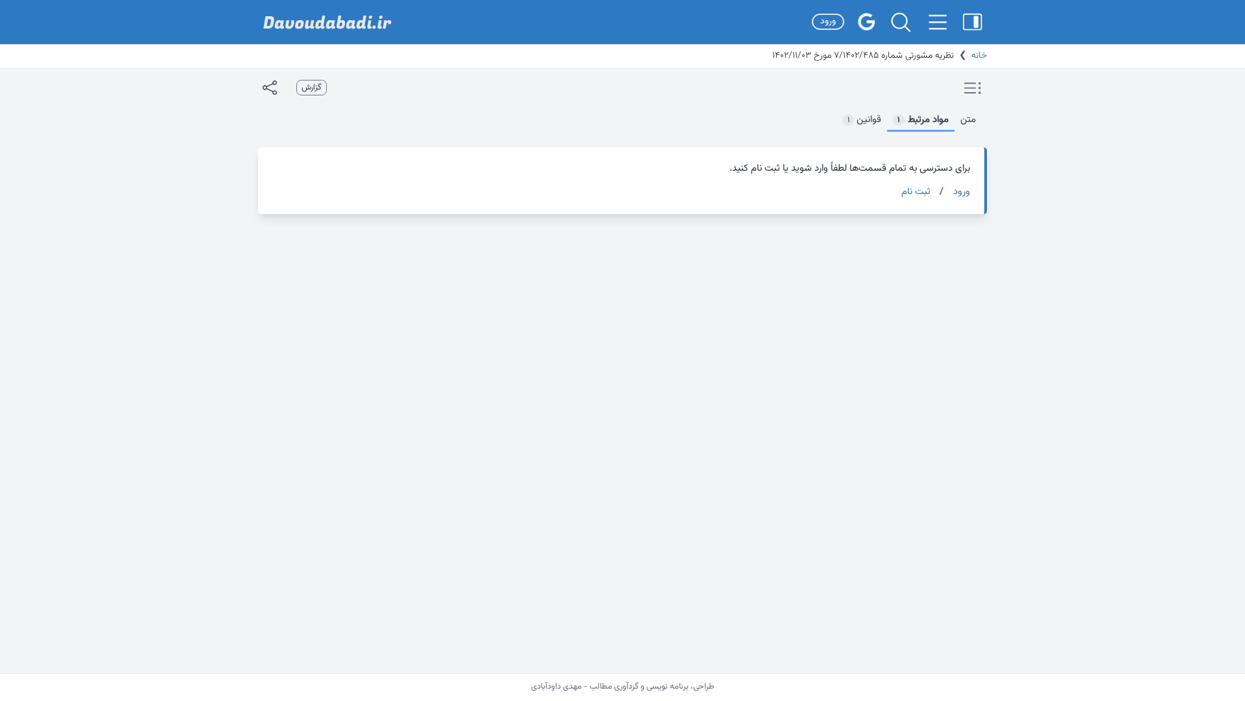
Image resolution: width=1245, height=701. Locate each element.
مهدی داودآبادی (556, 686)
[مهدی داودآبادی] (327, 22)
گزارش (312, 87)
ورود (828, 21)
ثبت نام (916, 192)
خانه (979, 56)
